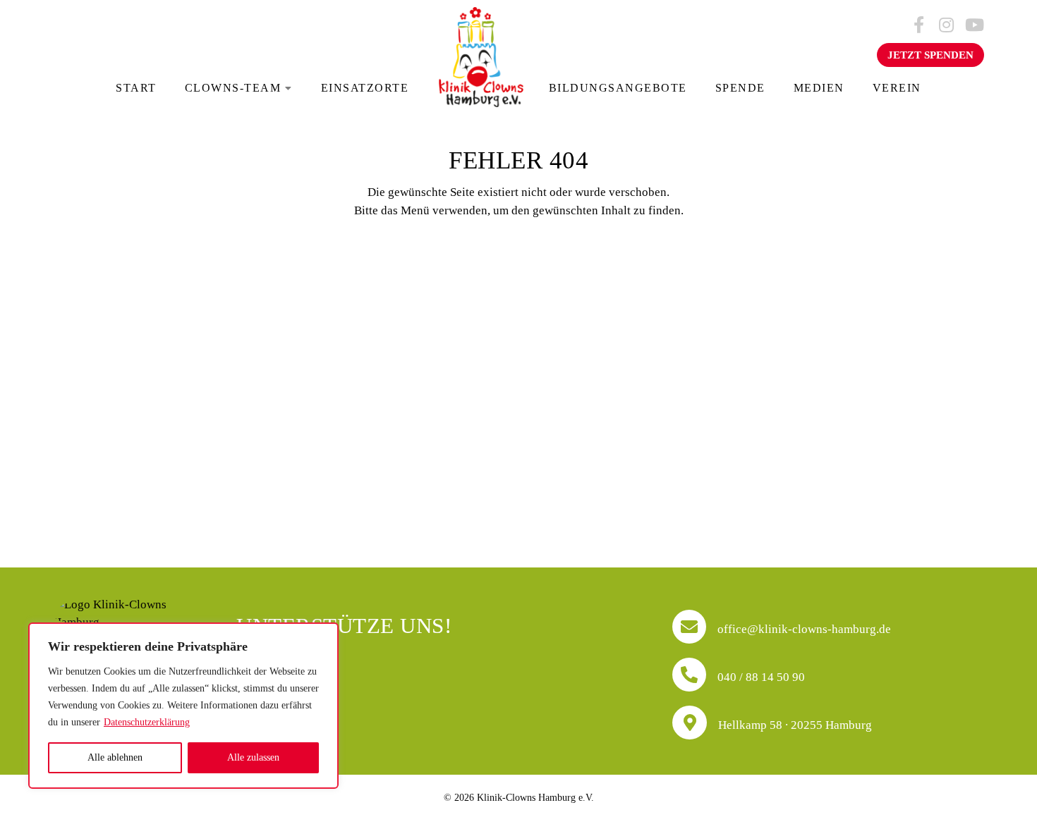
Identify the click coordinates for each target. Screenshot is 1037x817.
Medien (819, 88)
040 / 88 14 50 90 (760, 677)
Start (136, 88)
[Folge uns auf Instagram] (946, 25)
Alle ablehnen (114, 757)
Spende (740, 88)
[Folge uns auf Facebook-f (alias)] (918, 25)
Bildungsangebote (618, 88)
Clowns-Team (233, 88)
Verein (897, 88)
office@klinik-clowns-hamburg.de (803, 629)
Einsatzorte (365, 88)
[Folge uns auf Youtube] (973, 25)
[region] (183, 705)
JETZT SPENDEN (930, 55)
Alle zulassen (253, 757)
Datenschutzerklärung (147, 722)
